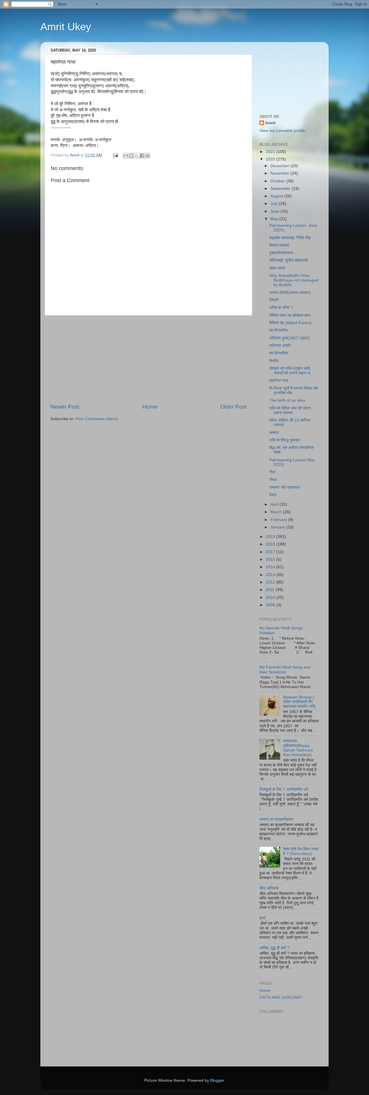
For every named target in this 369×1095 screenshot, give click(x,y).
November (280, 173)
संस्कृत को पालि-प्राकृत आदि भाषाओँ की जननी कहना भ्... (291, 370)
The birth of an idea (287, 400)
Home (149, 407)
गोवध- (273, 479)
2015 (271, 559)
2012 (271, 582)
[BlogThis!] (131, 155)
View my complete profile (282, 131)
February (279, 520)
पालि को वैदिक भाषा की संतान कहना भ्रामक (290, 410)
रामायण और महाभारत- (285, 487)
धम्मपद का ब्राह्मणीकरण (276, 819)
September (281, 188)
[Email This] (126, 155)
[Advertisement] (148, 359)
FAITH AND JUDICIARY (280, 997)
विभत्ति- (274, 361)
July (274, 203)
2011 (271, 590)
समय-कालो (277, 268)
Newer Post (64, 407)
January (278, 527)
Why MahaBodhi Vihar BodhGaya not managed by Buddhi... (293, 280)
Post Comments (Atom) (97, 419)
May (274, 219)
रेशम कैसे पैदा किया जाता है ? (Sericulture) (300, 851)
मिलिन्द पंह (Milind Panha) (290, 323)
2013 (271, 575)
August (277, 196)
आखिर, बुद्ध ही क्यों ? (274, 948)
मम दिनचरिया (278, 330)
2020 (271, 159)
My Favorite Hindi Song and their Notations (284, 669)
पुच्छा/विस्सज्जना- (281, 253)
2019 (271, 537)
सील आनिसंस (268, 888)
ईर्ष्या (262, 918)
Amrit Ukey (65, 27)
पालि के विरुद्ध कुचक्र (284, 440)
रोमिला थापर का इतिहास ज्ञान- (290, 315)
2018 (271, 544)
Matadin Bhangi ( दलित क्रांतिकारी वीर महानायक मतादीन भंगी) (299, 702)
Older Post (233, 407)
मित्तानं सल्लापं (279, 245)
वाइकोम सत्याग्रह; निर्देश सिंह (290, 238)
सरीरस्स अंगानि (280, 345)
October (278, 181)
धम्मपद (274, 433)
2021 (271, 152)
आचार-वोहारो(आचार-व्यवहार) (290, 292)
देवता (272, 495)
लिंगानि (274, 300)
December (280, 166)
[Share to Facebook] (142, 155)
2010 (271, 597)
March (276, 512)
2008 (271, 605)
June (275, 211)
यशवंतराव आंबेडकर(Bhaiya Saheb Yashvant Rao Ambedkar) (298, 748)
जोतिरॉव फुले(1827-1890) (289, 338)
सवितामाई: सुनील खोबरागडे (288, 260)
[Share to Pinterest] (147, 155)
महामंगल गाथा (278, 380)
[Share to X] (137, 155)
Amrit (270, 123)
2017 (271, 552)
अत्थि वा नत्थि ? (281, 307)
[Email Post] (115, 155)
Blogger (217, 1080)
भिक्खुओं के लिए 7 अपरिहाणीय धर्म (283, 789)
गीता (272, 472)
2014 (271, 567)
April (275, 504)
